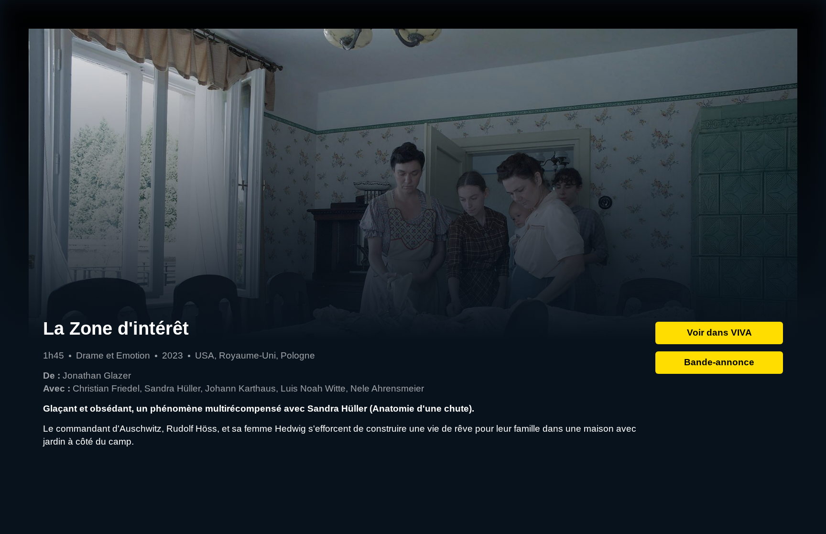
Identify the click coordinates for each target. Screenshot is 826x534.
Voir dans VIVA (719, 332)
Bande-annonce (719, 362)
